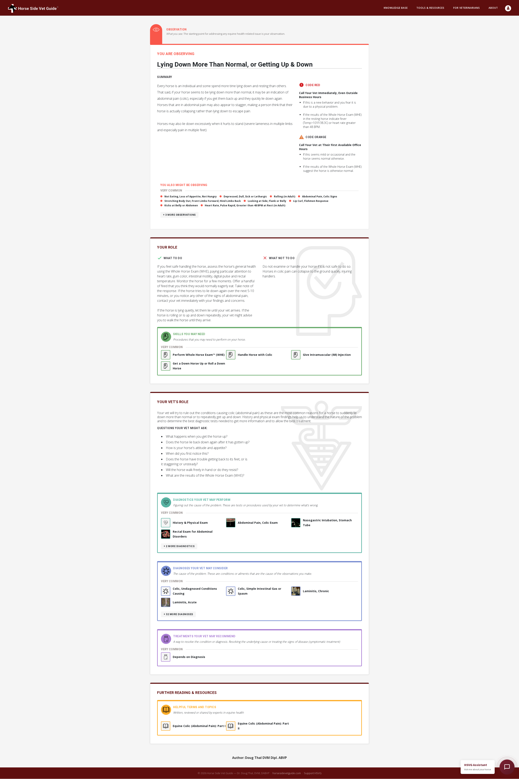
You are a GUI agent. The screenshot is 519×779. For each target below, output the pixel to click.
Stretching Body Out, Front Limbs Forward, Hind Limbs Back (202, 201)
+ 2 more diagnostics (179, 546)
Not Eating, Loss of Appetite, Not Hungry (190, 196)
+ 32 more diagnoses (178, 614)
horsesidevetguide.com (286, 773)
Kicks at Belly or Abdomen (181, 205)
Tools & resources (430, 8)
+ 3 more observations (179, 215)
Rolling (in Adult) (284, 196)
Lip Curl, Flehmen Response (310, 201)
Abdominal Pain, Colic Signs (319, 196)
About (493, 8)
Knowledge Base (396, 8)
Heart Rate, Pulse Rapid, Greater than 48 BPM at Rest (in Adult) (245, 205)
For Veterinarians (466, 8)
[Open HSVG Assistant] (507, 767)
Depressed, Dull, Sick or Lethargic (245, 196)
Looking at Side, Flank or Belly (267, 201)
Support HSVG (313, 773)
